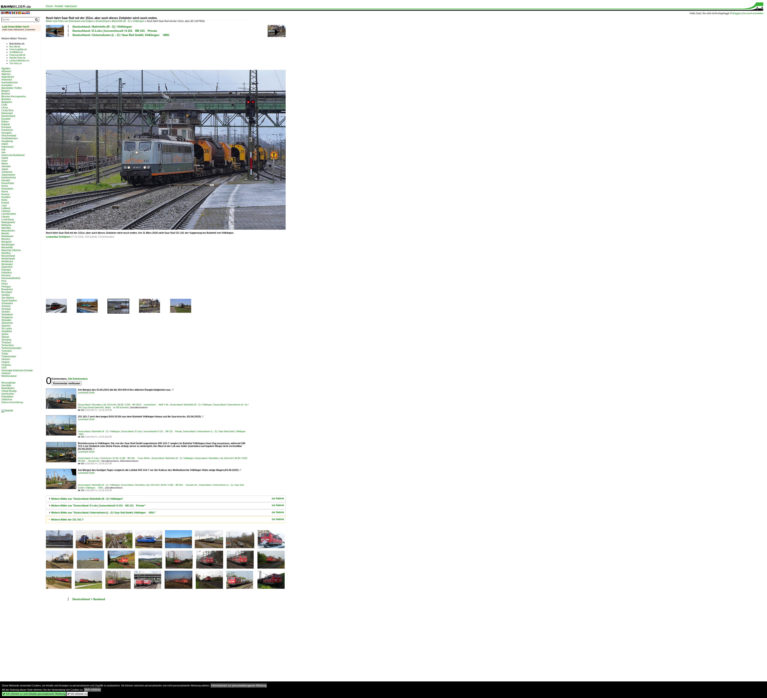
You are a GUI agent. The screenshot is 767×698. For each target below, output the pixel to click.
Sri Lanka (6, 328)
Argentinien (7, 76)
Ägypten (5, 68)
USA (3, 367)
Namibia (6, 253)
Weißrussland (8, 376)
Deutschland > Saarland (89, 599)
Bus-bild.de (14, 46)
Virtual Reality (9, 391)
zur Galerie (278, 498)
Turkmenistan (8, 356)
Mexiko (5, 233)
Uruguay (6, 364)
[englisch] (3, 13)
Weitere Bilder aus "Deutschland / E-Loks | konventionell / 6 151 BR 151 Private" (98, 505)
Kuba (4, 200)
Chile (4, 104)
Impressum (71, 6)
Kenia (4, 186)
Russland (6, 292)
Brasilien (6, 99)
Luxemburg (7, 219)
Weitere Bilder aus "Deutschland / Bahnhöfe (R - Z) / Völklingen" (87, 498)
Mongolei (6, 241)
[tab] (166, 498)
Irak (3, 149)
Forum (49, 6)
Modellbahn (7, 388)
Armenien (6, 79)
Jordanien (6, 172)
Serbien (5, 311)
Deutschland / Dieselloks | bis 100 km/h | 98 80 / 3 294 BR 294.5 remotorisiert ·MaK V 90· (123, 404)
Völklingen (138, 21)
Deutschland (102, 21)
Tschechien (7, 345)
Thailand (6, 342)
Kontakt (59, 6)
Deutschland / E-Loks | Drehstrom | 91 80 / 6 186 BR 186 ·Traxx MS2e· (114, 458)
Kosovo (5, 194)
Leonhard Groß (86, 392)
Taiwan (5, 337)
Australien (6, 85)
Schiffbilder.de (16, 52)
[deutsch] (7, 13)
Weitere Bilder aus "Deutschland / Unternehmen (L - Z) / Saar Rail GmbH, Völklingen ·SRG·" (103, 512)
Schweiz (6, 306)
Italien (4, 163)
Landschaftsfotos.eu (19, 60)
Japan (4, 169)
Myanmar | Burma (11, 250)
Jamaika (6, 166)
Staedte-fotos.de (17, 58)
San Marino (7, 297)
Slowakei (6, 320)
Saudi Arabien (9, 300)
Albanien (6, 71)
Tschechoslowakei (11, 348)
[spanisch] (19, 13)
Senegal (6, 309)
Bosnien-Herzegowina (13, 96)
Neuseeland (8, 255)
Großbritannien (9, 138)
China (4, 107)
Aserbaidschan (9, 82)
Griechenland (8, 135)
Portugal (6, 286)
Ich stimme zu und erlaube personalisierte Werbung (34, 693)
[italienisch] (15, 13)
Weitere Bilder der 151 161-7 (67, 519)
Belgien (5, 90)
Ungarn (5, 362)
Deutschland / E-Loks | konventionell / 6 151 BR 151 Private (115, 30)
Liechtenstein (8, 213)
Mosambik (7, 247)
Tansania (6, 339)
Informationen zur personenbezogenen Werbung (238, 685)
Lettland (5, 208)
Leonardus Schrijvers (58, 236)
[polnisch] (24, 13)
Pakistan (6, 269)
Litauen (5, 216)
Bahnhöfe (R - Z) (121, 21)
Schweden (7, 303)
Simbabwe (7, 314)
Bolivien (5, 93)
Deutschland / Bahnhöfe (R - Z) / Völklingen (102, 26)
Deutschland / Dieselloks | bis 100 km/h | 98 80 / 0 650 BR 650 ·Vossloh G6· (159, 485)
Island (4, 158)
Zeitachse (6, 399)
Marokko (6, 227)
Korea (4, 191)
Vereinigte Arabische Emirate (17, 370)
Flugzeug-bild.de (17, 55)
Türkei (4, 353)
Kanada (5, 180)
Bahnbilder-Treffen (11, 88)
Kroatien (6, 197)
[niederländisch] (28, 13)
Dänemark (7, 113)
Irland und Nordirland (13, 155)
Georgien (6, 132)
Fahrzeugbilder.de (18, 49)
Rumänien (7, 289)
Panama (6, 275)
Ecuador (6, 118)
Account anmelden (753, 13)
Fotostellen (7, 396)
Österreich (7, 267)
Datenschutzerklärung (12, 402)
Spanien (6, 325)
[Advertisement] (148, 53)
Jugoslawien (8, 174)
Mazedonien (8, 230)
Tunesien (6, 350)
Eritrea (5, 121)
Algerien (6, 74)
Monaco (5, 239)
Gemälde (6, 385)
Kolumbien (7, 188)
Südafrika (6, 331)
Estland (5, 124)
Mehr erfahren (92, 689)
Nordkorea (7, 261)
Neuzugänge (8, 382)
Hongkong (7, 141)
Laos (4, 205)
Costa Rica (7, 110)
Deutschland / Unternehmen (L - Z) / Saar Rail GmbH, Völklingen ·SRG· (121, 35)
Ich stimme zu (77, 693)
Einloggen (735, 13)
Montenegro (8, 244)
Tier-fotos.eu (15, 63)
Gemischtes (7, 393)
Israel (4, 160)
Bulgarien (6, 102)
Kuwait (5, 202)
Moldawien (7, 236)
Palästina (6, 272)
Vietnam (5, 373)
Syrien (4, 334)
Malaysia (6, 225)
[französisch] (11, 13)
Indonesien (7, 146)
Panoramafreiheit (10, 278)
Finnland (6, 127)
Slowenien (7, 323)
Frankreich (7, 130)
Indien (4, 144)
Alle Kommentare (78, 378)
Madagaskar (8, 222)
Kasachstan (7, 183)
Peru (4, 281)
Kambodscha (8, 177)
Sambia (5, 295)
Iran (3, 152)
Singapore (7, 317)
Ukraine (5, 359)
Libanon (5, 211)
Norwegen (7, 264)
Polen (4, 283)
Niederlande (8, 258)
